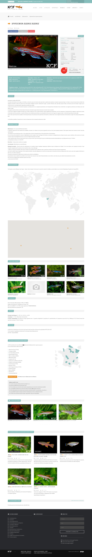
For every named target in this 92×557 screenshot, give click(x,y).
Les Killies (47, 7)
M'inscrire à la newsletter (72, 531)
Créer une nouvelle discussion (77, 500)
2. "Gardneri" (11, 519)
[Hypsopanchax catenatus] (75, 287)
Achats (81, 7)
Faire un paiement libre (41, 551)
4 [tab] (46, 424)
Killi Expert (38, 451)
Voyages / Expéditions (14, 451)
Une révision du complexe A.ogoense (22, 487)
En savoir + (45, 1)
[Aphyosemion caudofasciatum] (36, 271)
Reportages (55, 7)
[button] (68, 228)
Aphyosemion (25, 16)
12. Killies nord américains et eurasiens (16, 535)
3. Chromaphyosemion (13, 521)
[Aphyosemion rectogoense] (17, 287)
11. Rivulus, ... (11, 533)
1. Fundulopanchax (12, 518)
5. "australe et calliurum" (14, 524)
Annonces (75, 7)
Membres (62, 7)
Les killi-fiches (17, 16)
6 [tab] (49, 424)
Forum (68, 7)
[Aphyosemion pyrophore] (75, 271)
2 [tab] (42, 424)
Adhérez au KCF (13, 376)
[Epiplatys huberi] (56, 287)
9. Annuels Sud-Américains (14, 530)
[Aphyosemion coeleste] (56, 271)
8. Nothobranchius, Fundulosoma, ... (16, 529)
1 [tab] (40, 424)
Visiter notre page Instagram (67, 543)
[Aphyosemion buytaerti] (17, 271)
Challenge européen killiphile (43, 553)
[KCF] (16, 6)
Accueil (35, 7)
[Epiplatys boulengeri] (36, 287)
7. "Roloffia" (11, 527)
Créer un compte (70, 2)
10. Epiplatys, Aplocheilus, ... (14, 532)
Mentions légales (26, 551)
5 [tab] (48, 424)
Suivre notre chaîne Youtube (68, 541)
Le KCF (40, 7)
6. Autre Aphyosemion (13, 526)
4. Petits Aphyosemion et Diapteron (16, 522)
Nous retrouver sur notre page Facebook (70, 540)
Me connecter (75, 2)
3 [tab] (44, 424)
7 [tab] (51, 424)
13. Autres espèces (13, 537)
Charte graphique (26, 553)
